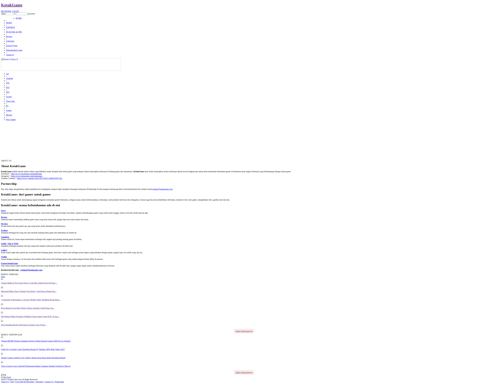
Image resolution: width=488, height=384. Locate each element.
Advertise (39, 382)
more (3, 277)
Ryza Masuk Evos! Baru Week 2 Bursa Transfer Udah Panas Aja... (28, 308)
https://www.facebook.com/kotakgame (26, 174)
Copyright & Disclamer (24, 382)
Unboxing (10, 41)
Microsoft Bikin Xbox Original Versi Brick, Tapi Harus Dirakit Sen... (29, 291)
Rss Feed (7, 377)
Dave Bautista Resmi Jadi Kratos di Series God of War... (23, 325)
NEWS (9, 23)
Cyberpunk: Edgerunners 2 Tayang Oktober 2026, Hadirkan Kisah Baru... (31, 300)
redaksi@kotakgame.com (162, 189)
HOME (19, 18)
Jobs (12, 382)
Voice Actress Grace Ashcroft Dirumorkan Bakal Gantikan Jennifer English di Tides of (36, 366)
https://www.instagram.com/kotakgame (26, 176)
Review (9, 36)
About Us (10, 55)
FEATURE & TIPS (14, 32)
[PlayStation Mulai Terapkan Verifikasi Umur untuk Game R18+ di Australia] (2, 313)
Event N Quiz (11, 46)
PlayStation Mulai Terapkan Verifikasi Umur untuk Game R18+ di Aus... (30, 316)
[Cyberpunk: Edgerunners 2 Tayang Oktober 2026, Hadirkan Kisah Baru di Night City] (2, 296)
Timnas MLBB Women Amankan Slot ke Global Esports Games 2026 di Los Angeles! (36, 341)
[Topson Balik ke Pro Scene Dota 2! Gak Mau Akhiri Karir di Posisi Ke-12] (2, 279)
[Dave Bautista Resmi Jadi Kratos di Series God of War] (2, 321)
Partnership (59, 382)
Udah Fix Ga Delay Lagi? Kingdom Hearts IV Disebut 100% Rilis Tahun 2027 (33, 349)
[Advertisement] (244, 140)
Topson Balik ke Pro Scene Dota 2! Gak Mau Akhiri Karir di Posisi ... (29, 283)
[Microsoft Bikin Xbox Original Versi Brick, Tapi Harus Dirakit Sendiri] (2, 287)
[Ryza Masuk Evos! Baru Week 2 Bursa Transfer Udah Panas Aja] (2, 304)
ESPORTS (10, 27)
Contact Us (49, 382)
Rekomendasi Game (14, 50)
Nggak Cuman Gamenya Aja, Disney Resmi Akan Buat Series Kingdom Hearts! (33, 358)
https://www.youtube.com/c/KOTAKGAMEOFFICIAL (39, 178)
